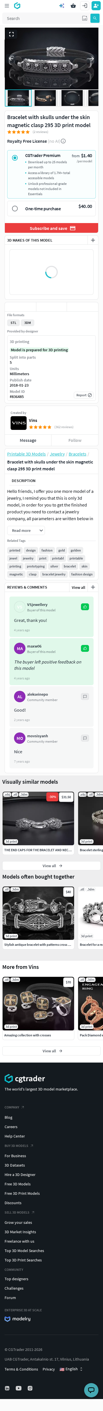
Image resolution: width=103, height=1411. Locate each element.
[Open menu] (6, 5)
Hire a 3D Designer (20, 1174)
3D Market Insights (20, 1231)
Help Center (15, 1136)
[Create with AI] (61, 5)
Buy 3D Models (16, 1145)
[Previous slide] (11, 58)
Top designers (16, 1278)
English (69, 1369)
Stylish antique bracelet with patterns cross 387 (38, 944)
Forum (10, 1297)
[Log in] (84, 5)
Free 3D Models (18, 1184)
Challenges (14, 1288)
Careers (11, 1126)
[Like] (20, 306)
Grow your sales (18, 1222)
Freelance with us (19, 1241)
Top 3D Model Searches (24, 1250)
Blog (8, 1117)
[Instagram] (30, 1388)
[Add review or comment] (93, 587)
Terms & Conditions (21, 1369)
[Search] (95, 18)
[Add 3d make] (93, 240)
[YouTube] (19, 1388)
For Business (15, 1155)
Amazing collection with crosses (27, 1035)
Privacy (49, 1369)
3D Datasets (15, 1165)
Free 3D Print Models (22, 1193)
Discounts (13, 1202)
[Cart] (73, 5)
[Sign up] (96, 5)
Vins (33, 420)
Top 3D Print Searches (23, 1260)
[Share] (82, 306)
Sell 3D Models (17, 1212)
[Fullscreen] (11, 34)
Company (12, 1107)
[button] (84, 18)
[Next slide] (92, 58)
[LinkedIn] (7, 1388)
